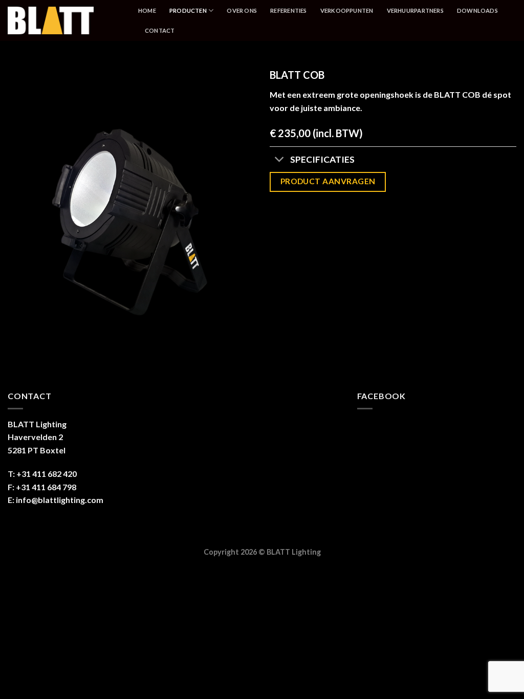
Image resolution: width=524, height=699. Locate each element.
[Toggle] (280, 160)
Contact (160, 30)
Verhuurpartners (415, 10)
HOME (147, 10)
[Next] (236, 212)
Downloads (477, 10)
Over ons (242, 10)
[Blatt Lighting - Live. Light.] (65, 20)
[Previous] (25, 212)
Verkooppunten (347, 10)
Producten (188, 10)
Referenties (288, 10)
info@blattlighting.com (59, 500)
